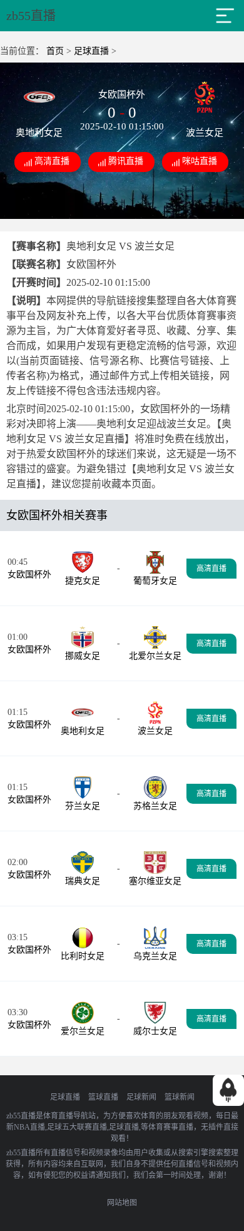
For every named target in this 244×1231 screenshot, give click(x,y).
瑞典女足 (82, 881)
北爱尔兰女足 (155, 656)
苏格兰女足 (155, 806)
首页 (55, 51)
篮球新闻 (180, 1097)
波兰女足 (155, 731)
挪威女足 (82, 656)
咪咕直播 (199, 161)
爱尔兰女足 (82, 1031)
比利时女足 (82, 956)
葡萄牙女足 (155, 580)
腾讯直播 (125, 161)
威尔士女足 (155, 1031)
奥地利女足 (82, 731)
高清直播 (51, 161)
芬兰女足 (82, 806)
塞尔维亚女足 (155, 881)
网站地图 (122, 1202)
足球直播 (91, 51)
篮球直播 (103, 1097)
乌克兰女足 (155, 956)
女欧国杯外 (29, 574)
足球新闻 (141, 1097)
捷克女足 (82, 580)
